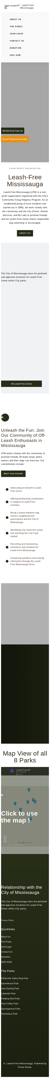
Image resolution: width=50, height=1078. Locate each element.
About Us (5, 937)
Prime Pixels (24, 1067)
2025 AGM (6, 962)
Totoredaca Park (9, 1014)
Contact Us (6, 952)
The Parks (6, 942)
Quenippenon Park (10, 1009)
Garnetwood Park (10, 983)
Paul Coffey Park (9, 1003)
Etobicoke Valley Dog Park (14, 978)
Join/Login (6, 947)
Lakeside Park (8, 993)
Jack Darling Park (10, 988)
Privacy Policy (7, 920)
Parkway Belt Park (10, 998)
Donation (5, 957)
